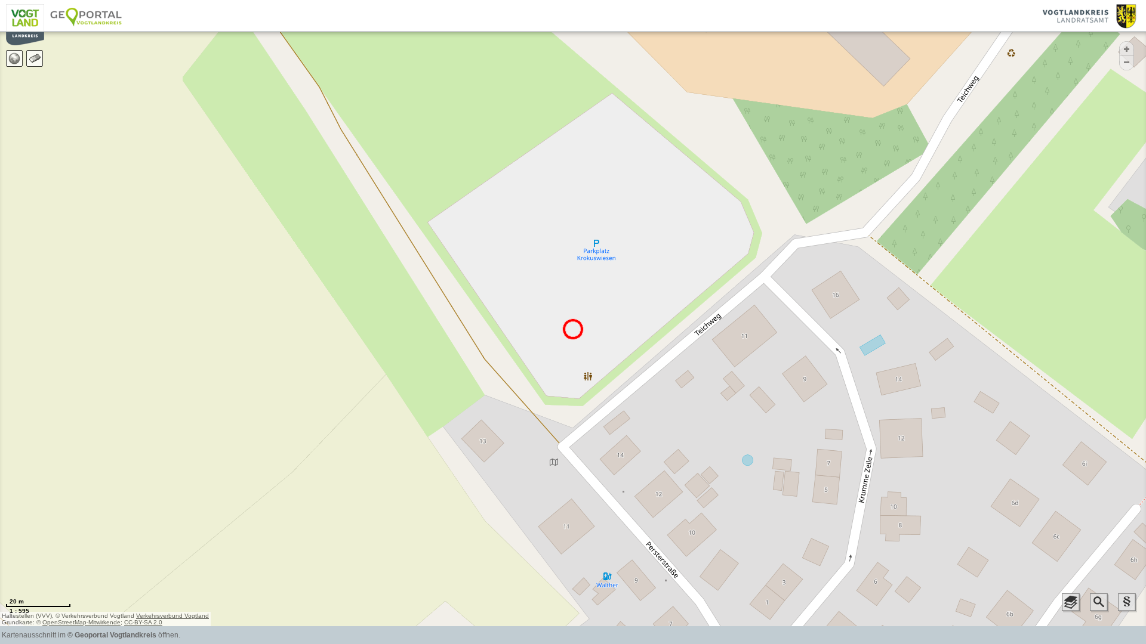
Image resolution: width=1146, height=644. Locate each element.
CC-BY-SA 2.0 (143, 622)
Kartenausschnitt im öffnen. (91, 635)
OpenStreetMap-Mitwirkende (81, 622)
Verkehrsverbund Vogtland (172, 615)
